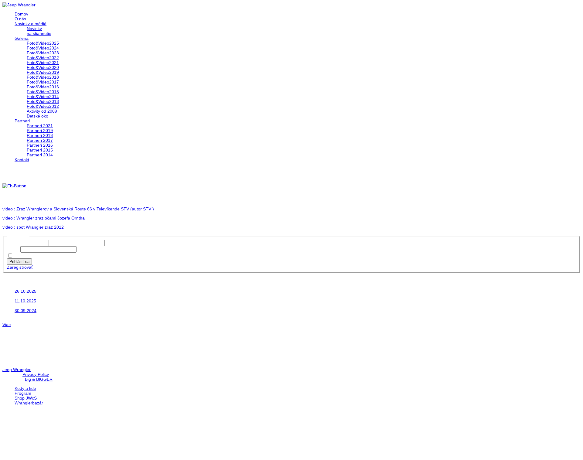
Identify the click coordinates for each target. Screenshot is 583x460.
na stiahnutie (39, 33)
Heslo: (13, 249)
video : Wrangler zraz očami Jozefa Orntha (43, 218)
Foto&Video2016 (43, 86)
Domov (21, 14)
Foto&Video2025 (43, 43)
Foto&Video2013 (43, 101)
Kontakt (22, 159)
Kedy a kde (25, 388)
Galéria (22, 38)
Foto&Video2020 (43, 67)
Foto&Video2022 (43, 57)
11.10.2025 (25, 300)
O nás (20, 18)
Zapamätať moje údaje (36, 256)
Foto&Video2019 (43, 72)
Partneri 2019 (40, 130)
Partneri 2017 (40, 140)
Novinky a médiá (30, 23)
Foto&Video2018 (43, 77)
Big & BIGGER (39, 379)
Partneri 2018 (40, 135)
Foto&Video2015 (43, 91)
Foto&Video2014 (43, 96)
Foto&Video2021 (43, 62)
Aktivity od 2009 (42, 111)
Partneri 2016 (40, 145)
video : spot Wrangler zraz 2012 (33, 227)
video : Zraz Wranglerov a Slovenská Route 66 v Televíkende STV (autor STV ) (78, 208)
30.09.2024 (25, 310)
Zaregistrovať (20, 267)
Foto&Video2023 (43, 52)
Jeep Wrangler (16, 369)
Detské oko (37, 116)
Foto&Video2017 (43, 82)
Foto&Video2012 (43, 106)
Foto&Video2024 (43, 48)
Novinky (34, 28)
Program (23, 393)
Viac (6, 324)
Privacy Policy (35, 374)
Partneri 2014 (40, 154)
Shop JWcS (26, 398)
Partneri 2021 (40, 125)
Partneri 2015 (40, 150)
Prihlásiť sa (19, 261)
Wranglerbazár (29, 402)
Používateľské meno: (28, 242)
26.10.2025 (25, 291)
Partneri (22, 120)
